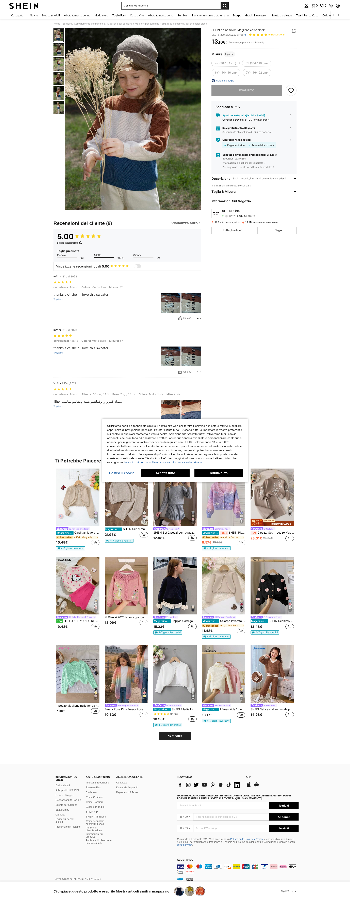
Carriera (60, 814)
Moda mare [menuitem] (101, 15)
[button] (330, 5)
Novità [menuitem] (34, 15)
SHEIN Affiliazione (96, 816)
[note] (70, 548)
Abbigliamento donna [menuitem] (77, 15)
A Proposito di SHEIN (67, 790)
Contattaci (121, 782)
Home (56, 23)
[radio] (225, 63)
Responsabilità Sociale (68, 800)
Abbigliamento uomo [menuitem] (160, 15)
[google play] (256, 786)
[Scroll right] (338, 15)
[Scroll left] (333, 15)
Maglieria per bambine (119, 23)
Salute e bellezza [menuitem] (281, 15)
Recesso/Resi (93, 787)
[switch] (137, 266)
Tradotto (58, 299)
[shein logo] (23, 5)
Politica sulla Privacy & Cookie (247, 839)
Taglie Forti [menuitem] (119, 15)
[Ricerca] (225, 6)
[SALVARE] (291, 90)
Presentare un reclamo (68, 826)
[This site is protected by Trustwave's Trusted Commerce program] (180, 879)
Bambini (67, 23)
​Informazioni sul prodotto (94, 835)
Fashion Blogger (64, 795)
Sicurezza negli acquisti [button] (236, 139)
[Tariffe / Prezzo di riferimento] (227, 42)
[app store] (249, 786)
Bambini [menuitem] (182, 15)
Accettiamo (185, 860)
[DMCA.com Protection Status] (189, 879)
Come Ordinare (94, 797)
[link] (314, 5)
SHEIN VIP (92, 811)
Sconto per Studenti (66, 805)
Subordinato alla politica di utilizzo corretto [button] (246, 131)
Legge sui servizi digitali (64, 820)
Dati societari (62, 785)
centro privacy (184, 844)
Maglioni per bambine (147, 23)
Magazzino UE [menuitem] (51, 15)
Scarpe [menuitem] (237, 15)
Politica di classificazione (94, 829)
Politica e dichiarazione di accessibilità (99, 842)
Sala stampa (62, 809)
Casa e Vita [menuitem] (137, 15)
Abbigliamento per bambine (89, 23)
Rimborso (91, 792)
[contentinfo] (238, 869)
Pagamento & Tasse (127, 792)
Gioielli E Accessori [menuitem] (256, 15)
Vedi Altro (175, 736)
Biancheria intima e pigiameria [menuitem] (210, 15)
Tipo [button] (227, 54)
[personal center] (306, 5)
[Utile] (180, 318)
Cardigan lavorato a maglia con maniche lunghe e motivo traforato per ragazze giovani (78, 532)
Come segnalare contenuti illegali (95, 822)
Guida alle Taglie (95, 807)
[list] (209, 785)
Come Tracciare (95, 802)
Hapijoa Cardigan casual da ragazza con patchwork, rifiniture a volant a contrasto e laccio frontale (175, 621)
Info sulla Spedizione (97, 782)
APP (248, 777)
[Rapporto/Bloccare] (198, 318)
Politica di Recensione (67, 242)
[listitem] (77, 509)
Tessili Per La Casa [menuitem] (307, 15)
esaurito (247, 90)
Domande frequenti (127, 787)
